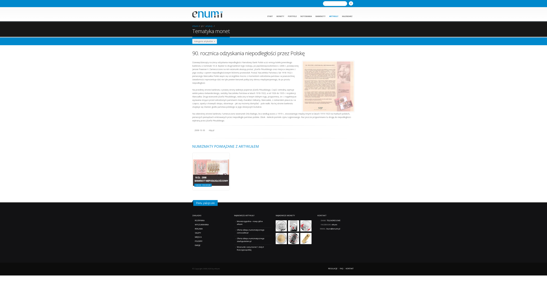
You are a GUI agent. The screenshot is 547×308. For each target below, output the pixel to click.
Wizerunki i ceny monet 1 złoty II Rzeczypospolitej (250, 248)
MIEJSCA (198, 237)
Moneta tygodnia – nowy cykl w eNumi (250, 222)
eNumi (195, 26)
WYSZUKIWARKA (202, 224)
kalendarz (347, 16)
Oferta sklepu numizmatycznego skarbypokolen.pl (250, 240)
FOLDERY (198, 241)
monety (280, 16)
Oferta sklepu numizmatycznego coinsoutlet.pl (250, 231)
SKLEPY (198, 233)
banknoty (320, 16)
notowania (306, 16)
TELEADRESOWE (333, 220)
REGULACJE (332, 268)
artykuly (333, 16)
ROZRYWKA (200, 220)
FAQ (341, 268)
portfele (292, 16)
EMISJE (197, 245)
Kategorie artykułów (204, 41)
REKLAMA (199, 229)
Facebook (351, 3)
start (270, 16)
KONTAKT (350, 268)
